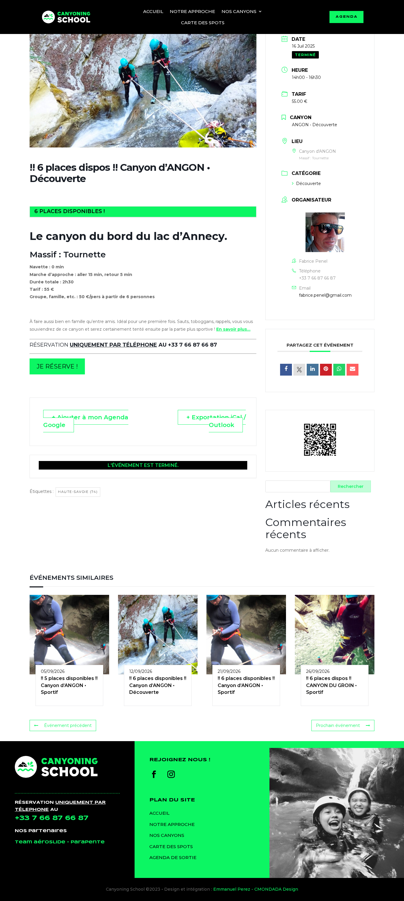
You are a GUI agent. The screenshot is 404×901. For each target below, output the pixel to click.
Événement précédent (68, 725)
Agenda (347, 16)
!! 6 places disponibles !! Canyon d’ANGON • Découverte (157, 685)
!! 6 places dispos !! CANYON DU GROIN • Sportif (331, 685)
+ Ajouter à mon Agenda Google (85, 421)
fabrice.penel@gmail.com (325, 295)
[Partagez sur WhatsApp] (339, 370)
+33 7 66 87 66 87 (317, 278)
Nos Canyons (239, 11)
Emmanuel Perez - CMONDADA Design (255, 889)
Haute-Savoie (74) (78, 492)
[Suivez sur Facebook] (153, 774)
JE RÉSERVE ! (57, 366)
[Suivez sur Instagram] (171, 774)
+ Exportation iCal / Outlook (216, 421)
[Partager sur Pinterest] (326, 370)
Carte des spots (202, 22)
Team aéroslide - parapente (60, 842)
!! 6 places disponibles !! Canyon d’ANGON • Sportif (246, 685)
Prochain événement (338, 725)
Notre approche (192, 11)
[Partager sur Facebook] (286, 370)
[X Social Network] (299, 370)
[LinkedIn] (313, 370)
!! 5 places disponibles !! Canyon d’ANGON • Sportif (69, 685)
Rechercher (350, 486)
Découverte (308, 183)
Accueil (153, 11)
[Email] (352, 370)
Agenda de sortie (172, 857)
